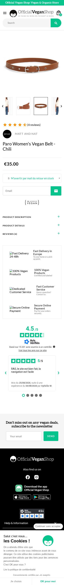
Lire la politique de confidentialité (20, 569)
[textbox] (32, 178)
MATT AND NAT (26, 133)
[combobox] (32, 178)
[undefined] (54, 346)
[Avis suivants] (58, 373)
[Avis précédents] (5, 373)
